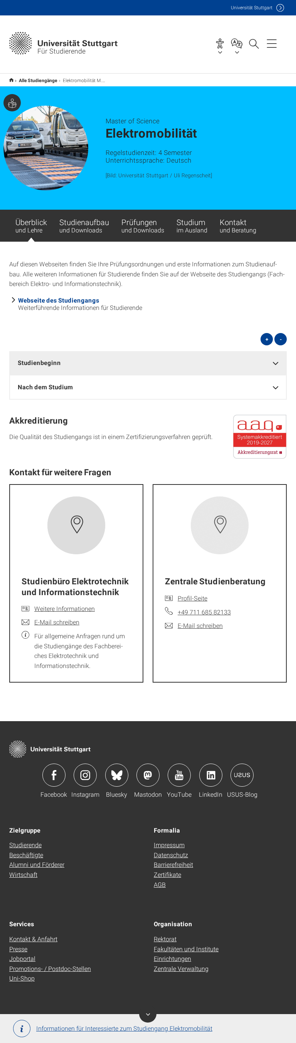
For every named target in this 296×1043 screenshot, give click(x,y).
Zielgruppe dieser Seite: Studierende (12, 102)
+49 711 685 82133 (204, 612)
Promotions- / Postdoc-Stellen (50, 968)
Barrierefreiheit (173, 864)
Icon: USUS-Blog (242, 775)
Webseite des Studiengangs (58, 300)
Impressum (169, 845)
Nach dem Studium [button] (45, 387)
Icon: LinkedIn (210, 775)
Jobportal (22, 958)
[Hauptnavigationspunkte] (272, 43)
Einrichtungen (172, 958)
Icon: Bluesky (116, 775)
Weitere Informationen (64, 608)
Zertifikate (167, 874)
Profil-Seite (192, 598)
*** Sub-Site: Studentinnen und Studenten (11, 80)
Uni (251, 7)
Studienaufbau (84, 225)
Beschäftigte (26, 855)
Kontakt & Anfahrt (33, 939)
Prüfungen (142, 225)
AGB (160, 884)
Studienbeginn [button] (39, 362)
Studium (192, 225)
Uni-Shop (22, 978)
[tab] (148, 363)
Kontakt (238, 225)
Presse (18, 949)
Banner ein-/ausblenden (147, 1014)
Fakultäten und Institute (186, 949)
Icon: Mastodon (148, 775)
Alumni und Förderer (36, 864)
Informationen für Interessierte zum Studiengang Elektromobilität (124, 1028)
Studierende (25, 845)
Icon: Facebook (54, 775)
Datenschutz (171, 855)
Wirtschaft (23, 874)
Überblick (31, 225)
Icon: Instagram (85, 775)
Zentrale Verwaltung (181, 968)
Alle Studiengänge (38, 80)
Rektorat (165, 939)
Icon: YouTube (179, 775)
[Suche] (254, 43)
